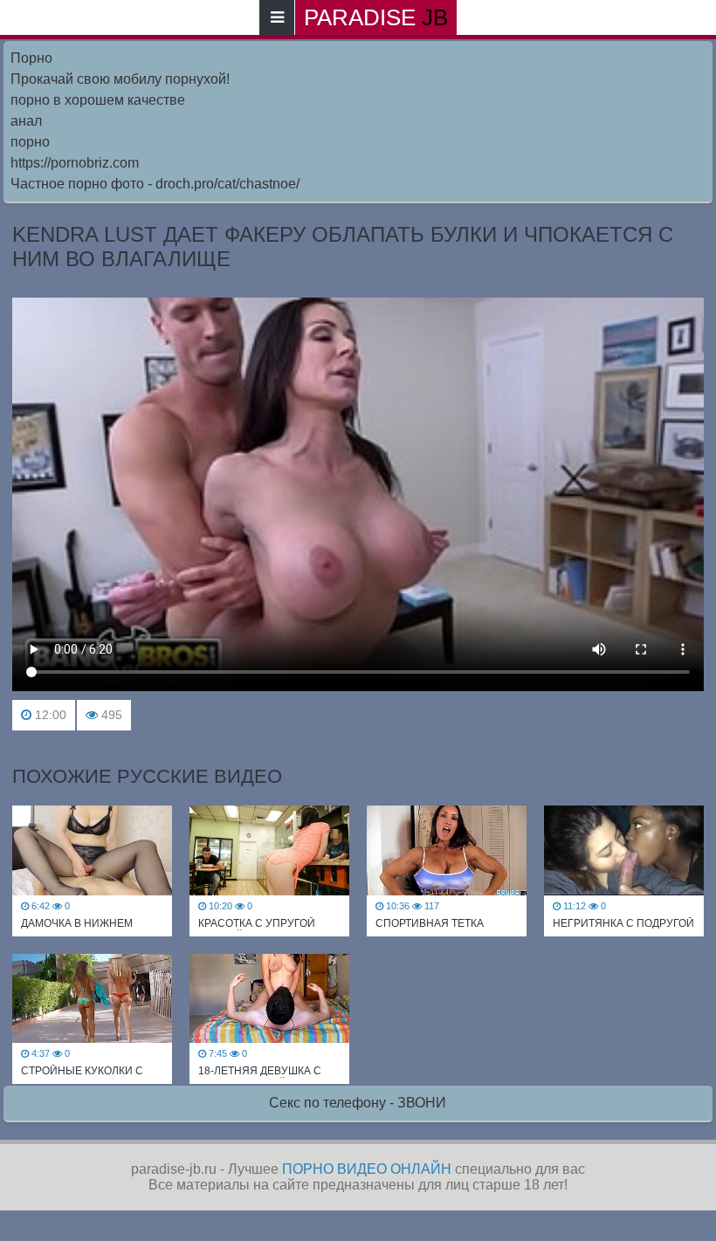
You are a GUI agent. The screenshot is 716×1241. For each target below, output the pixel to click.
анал (26, 120)
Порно (31, 58)
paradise (376, 17)
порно (30, 141)
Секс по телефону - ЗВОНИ (357, 1102)
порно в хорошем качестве (97, 100)
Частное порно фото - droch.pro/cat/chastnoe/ (154, 183)
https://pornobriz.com (74, 162)
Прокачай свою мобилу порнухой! (120, 79)
